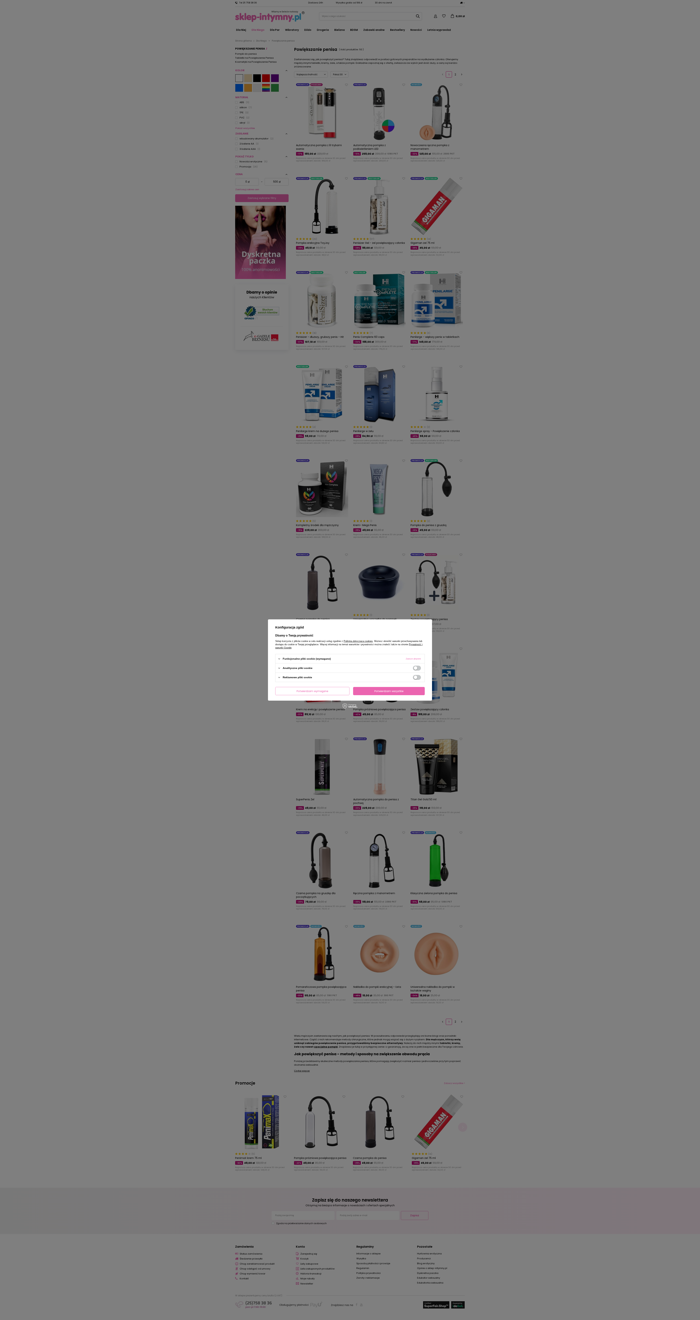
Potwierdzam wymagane (312, 691)
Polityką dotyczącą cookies (358, 641)
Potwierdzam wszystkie (389, 691)
